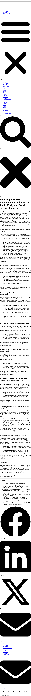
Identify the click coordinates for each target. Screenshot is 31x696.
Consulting (5, 11)
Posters (4, 91)
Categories (5, 88)
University (5, 98)
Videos (4, 90)
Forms (4, 93)
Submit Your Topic (7, 14)
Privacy (8, 695)
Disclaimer (2, 695)
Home (4, 9)
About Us (5, 12)
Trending (5, 95)
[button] (15, 48)
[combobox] (7, 149)
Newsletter (5, 97)
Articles (5, 94)
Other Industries (7, 99)
